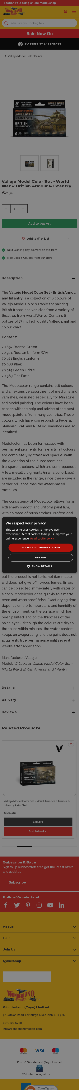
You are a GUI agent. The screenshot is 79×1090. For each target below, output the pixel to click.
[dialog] (39, 545)
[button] (39, 566)
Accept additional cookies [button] (40, 547)
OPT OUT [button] (41, 557)
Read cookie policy (42, 538)
